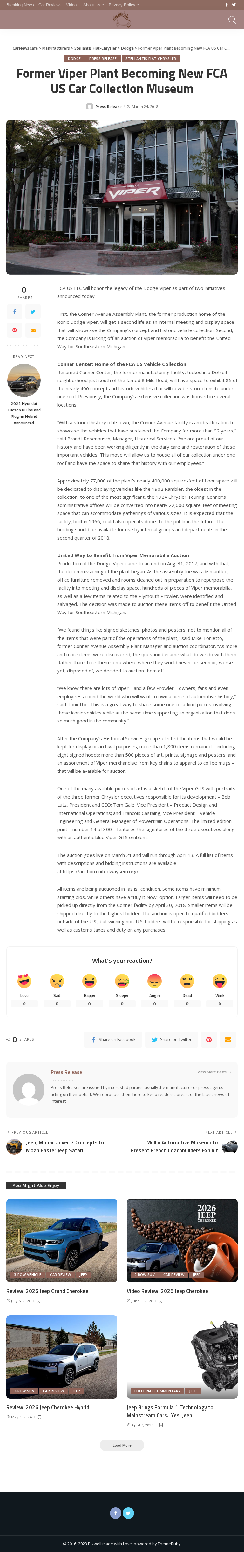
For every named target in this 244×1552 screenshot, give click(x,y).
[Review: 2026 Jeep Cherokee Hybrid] (61, 1357)
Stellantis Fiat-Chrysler (150, 58)
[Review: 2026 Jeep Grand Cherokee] (61, 1240)
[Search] (231, 19)
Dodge (74, 58)
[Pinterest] (14, 330)
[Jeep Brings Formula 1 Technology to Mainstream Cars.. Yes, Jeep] (182, 1357)
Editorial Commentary (157, 1391)
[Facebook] (226, 5)
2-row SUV (144, 1274)
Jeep (83, 1274)
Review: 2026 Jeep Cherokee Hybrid (47, 1407)
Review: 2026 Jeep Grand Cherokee (47, 1291)
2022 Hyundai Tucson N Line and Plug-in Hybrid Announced (24, 413)
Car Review (60, 1274)
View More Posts (212, 1072)
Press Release (103, 58)
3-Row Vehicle (27, 1274)
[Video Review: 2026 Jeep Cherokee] (182, 1240)
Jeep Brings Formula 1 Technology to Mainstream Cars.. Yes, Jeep (170, 1411)
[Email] (33, 330)
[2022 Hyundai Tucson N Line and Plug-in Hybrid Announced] (24, 380)
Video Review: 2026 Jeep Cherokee (167, 1291)
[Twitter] (234, 5)
